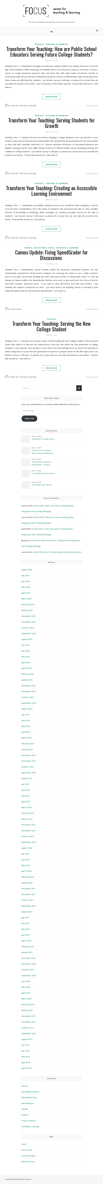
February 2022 (27, 877)
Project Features (28, 1120)
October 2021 (27, 900)
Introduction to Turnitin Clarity (43, 439)
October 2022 (27, 836)
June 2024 (25, 720)
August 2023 (26, 778)
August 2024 (26, 709)
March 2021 (26, 940)
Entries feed (26, 1150)
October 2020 (27, 969)
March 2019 (26, 1068)
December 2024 (28, 685)
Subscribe (29, 418)
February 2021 (27, 946)
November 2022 (28, 830)
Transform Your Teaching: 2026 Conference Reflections (43, 451)
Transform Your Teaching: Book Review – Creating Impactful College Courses (42, 463)
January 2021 (27, 952)
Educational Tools (44, 248)
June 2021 (25, 923)
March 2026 (26, 598)
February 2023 (27, 813)
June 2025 (25, 651)
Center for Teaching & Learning (23, 105)
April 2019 (25, 1062)
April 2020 (25, 993)
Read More (51, 97)
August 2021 (26, 911)
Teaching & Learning (56, 44)
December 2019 (28, 1016)
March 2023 (26, 807)
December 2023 (28, 755)
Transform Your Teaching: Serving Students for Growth (51, 122)
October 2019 (27, 1027)
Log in (24, 1144)
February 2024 (27, 743)
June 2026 (25, 581)
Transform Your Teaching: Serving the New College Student (51, 326)
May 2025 (25, 656)
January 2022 (27, 882)
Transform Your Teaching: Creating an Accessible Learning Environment (51, 190)
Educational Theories (30, 1091)
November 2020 (28, 964)
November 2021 (28, 894)
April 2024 (25, 732)
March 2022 (26, 871)
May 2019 (25, 1056)
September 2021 (28, 906)
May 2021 (25, 929)
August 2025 (26, 639)
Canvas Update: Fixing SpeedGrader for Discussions (51, 255)
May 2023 (25, 795)
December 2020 (28, 958)
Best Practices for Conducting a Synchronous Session (58, 552)
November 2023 (28, 761)
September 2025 (28, 633)
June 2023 (25, 790)
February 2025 (27, 674)
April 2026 (25, 593)
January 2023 (27, 819)
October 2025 (27, 627)
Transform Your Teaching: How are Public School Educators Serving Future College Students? (51, 51)
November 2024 (28, 691)
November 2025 (28, 622)
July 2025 (25, 645)
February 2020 (27, 1004)
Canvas (28, 248)
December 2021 (28, 888)
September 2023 (28, 772)
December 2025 (28, 616)
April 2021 (25, 935)
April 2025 (25, 662)
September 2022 (28, 842)
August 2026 (26, 569)
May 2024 (25, 726)
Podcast (39, 44)
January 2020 (27, 1010)
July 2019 (25, 1045)
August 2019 (26, 1039)
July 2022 (25, 853)
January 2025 (27, 680)
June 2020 (25, 981)
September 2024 (28, 703)
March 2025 (26, 668)
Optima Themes (25, 1179)
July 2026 (25, 575)
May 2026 (25, 587)
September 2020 (28, 975)
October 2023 (27, 766)
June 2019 (25, 1051)
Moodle (24, 1109)
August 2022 (26, 848)
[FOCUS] (51, 11)
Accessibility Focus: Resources (43, 473)
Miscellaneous (27, 1103)
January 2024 (27, 749)
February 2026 (27, 604)
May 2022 (25, 865)
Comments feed (28, 1155)
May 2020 (25, 987)
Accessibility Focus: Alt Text (42, 485)
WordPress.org (28, 1161)
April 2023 (25, 801)
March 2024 (26, 737)
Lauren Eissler (16, 309)
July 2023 (25, 784)
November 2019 (28, 1022)
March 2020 (26, 998)
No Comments (92, 105)
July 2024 (25, 714)
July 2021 (25, 917)
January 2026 (27, 610)
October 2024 (27, 697)
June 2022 (25, 859)
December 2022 (28, 824)
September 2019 (28, 1033)
